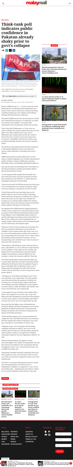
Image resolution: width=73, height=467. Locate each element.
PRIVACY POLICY (31, 436)
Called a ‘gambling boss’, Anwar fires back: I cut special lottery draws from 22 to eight (57, 464)
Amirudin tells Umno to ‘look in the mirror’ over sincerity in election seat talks (20, 463)
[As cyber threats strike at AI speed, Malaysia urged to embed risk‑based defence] (20, 394)
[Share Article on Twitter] (10, 51)
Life (3, 441)
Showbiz (14, 432)
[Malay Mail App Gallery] (46, 436)
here (23, 91)
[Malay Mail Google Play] (49, 433)
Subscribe (59, 451)
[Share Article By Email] (3, 51)
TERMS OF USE (30, 439)
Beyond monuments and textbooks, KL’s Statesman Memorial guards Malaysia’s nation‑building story (7, 409)
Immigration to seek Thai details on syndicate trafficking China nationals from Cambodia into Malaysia (33, 408)
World (4, 436)
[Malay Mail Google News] (49, 436)
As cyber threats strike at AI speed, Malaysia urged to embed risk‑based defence (20, 407)
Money (4, 439)
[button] (35, 96)
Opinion (14, 434)
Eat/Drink (6, 444)
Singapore (6, 434)
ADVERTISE (29, 441)
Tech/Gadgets (16, 444)
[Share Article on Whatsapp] (6, 51)
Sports (13, 441)
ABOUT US (29, 434)
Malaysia (10, 461)
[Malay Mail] (36, 5)
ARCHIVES (29, 432)
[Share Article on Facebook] (14, 51)
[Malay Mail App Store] (46, 433)
